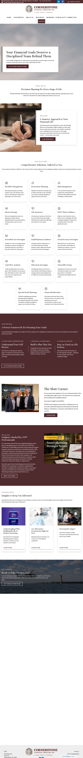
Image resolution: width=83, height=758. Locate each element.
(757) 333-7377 (46, 1)
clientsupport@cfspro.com (14, 2)
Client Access (75, 1)
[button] (9, 17)
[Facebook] (62, 1)
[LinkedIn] (58, 1)
